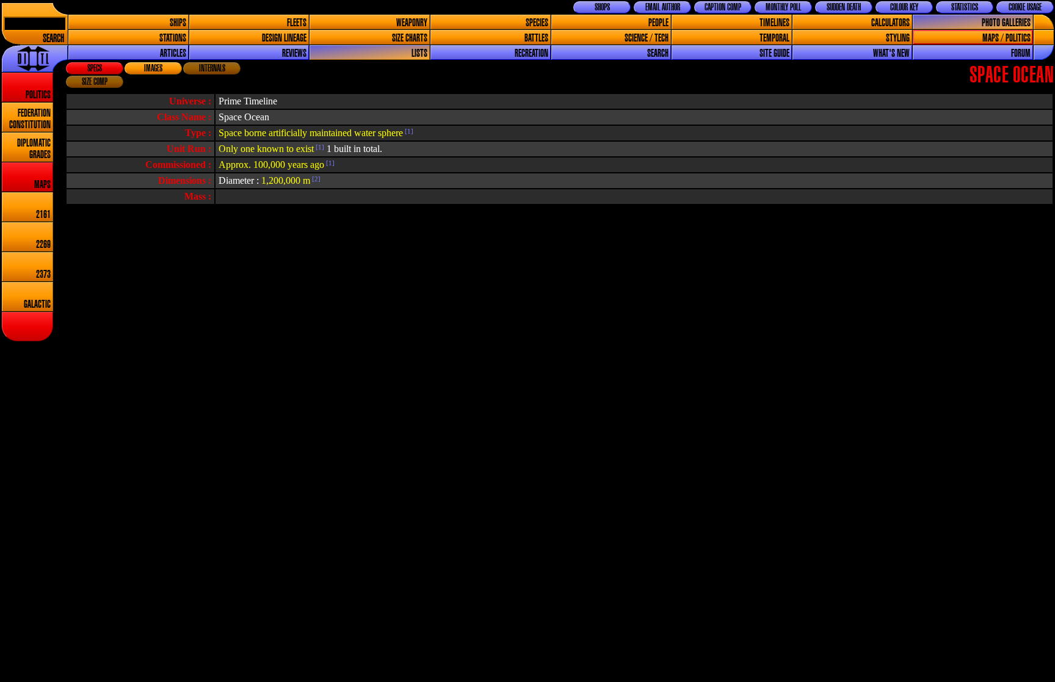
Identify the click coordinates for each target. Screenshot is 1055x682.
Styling (898, 38)
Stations (172, 38)
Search (53, 39)
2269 (43, 244)
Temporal (774, 38)
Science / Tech (647, 38)
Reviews (294, 53)
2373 (43, 274)
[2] (315, 179)
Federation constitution (30, 119)
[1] (408, 131)
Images (153, 68)
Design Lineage (284, 38)
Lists (419, 53)
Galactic (37, 304)
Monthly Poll (783, 7)
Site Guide (774, 53)
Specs (94, 68)
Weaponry (411, 22)
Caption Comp (723, 7)
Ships (178, 22)
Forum (1021, 53)
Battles (536, 38)
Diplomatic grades (34, 149)
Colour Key (904, 7)
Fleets (296, 22)
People (658, 22)
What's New (891, 53)
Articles (173, 53)
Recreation (531, 53)
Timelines (774, 22)
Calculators (890, 22)
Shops (602, 7)
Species (537, 22)
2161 (43, 214)
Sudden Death (844, 7)
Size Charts (409, 38)
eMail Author (662, 7)
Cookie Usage (1025, 7)
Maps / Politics (1006, 38)
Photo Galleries (1006, 22)
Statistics (964, 7)
